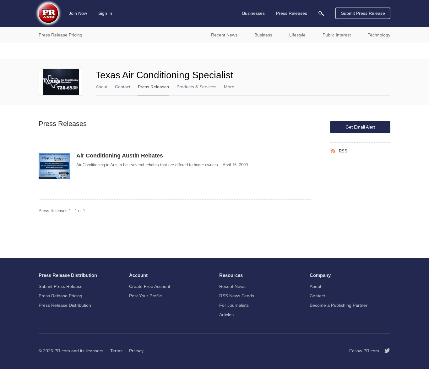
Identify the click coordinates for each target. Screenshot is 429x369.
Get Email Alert (360, 126)
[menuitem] (321, 13)
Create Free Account (149, 286)
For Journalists (234, 305)
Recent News (232, 286)
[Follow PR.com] (384, 350)
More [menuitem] (229, 86)
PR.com (62, 350)
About (101, 86)
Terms (116, 351)
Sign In (105, 13)
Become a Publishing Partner (338, 305)
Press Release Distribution (65, 305)
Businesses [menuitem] (253, 13)
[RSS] (334, 150)
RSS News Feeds (236, 295)
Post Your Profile (145, 295)
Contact (122, 86)
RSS (343, 151)
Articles (226, 314)
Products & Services (196, 86)
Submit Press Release (363, 13)
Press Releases (153, 86)
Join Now (78, 13)
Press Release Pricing (60, 295)
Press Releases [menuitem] (291, 13)
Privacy (136, 351)
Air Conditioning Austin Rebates (119, 155)
